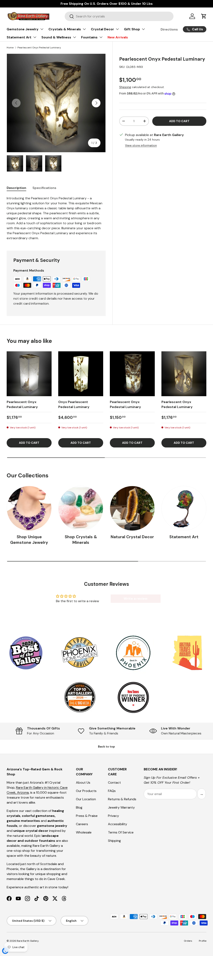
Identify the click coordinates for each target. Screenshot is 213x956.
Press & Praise (87, 816)
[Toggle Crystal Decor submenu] (117, 29)
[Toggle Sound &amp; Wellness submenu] (74, 37)
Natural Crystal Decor (132, 536)
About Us (83, 782)
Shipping (125, 87)
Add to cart (179, 121)
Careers (82, 824)
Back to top (106, 746)
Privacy (113, 816)
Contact (114, 782)
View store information (141, 145)
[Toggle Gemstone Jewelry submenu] (41, 29)
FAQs (112, 791)
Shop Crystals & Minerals (81, 539)
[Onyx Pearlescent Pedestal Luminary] (80, 373)
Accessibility (117, 824)
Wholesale (84, 832)
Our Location (86, 799)
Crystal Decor (102, 29)
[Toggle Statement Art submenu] (34, 37)
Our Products (86, 791)
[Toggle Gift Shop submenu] (143, 29)
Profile (202, 941)
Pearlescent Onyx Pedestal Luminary (39, 47)
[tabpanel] (56, 218)
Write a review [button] (135, 598)
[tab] (16, 187)
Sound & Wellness (56, 37)
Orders (188, 941)
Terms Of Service (121, 832)
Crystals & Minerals (64, 29)
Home (10, 47)
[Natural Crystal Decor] (132, 508)
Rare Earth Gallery (27, 941)
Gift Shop (132, 29)
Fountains (89, 37)
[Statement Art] (184, 508)
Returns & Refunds (122, 799)
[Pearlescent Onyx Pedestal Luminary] (29, 373)
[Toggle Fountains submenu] (100, 37)
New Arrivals (118, 37)
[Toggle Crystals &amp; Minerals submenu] (84, 29)
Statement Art (19, 37)
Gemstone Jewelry (22, 29)
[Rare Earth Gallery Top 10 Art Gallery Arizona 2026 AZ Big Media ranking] (79, 698)
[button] (203, 16)
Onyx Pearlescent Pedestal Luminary (73, 404)
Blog (79, 807)
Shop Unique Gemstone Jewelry (29, 539)
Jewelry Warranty (121, 807)
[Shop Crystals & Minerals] (80, 508)
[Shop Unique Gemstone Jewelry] (29, 508)
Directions (169, 29)
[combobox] (119, 16)
